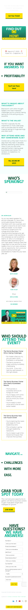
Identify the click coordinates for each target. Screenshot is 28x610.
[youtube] (19, 601)
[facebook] (16, 601)
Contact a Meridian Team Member (16, 596)
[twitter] (23, 601)
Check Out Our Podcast (14, 607)
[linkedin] (13, 601)
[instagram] (26, 601)
